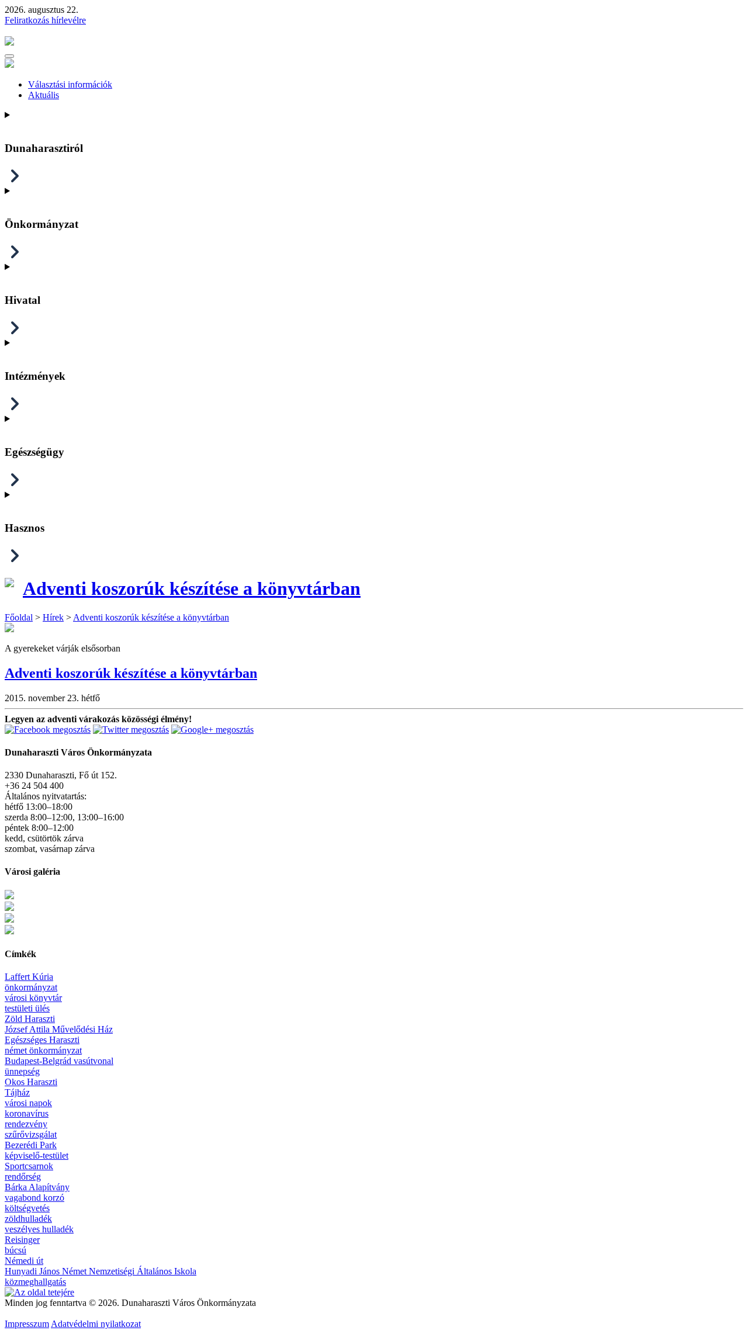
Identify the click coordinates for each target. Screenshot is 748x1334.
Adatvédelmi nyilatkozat (96, 1324)
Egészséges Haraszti (42, 1040)
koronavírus (27, 1113)
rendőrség (23, 1176)
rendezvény (26, 1124)
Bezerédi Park (31, 1145)
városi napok (28, 1103)
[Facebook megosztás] (48, 729)
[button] (9, 56)
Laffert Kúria (29, 977)
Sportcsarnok (29, 1166)
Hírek (53, 617)
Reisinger (22, 1240)
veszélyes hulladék (39, 1229)
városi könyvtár (33, 998)
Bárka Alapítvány (37, 1187)
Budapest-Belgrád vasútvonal (59, 1061)
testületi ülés (27, 1008)
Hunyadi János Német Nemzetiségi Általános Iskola (100, 1271)
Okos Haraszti (31, 1082)
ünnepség (22, 1071)
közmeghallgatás (35, 1282)
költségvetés (27, 1208)
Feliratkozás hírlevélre (45, 20)
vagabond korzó (34, 1198)
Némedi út (24, 1261)
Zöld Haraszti (30, 1019)
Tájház (17, 1092)
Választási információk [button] (70, 84)
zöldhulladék (28, 1219)
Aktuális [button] (43, 95)
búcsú (15, 1250)
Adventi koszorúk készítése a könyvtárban (192, 588)
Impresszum (27, 1324)
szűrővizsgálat (31, 1134)
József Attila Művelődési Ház (59, 1029)
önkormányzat (31, 987)
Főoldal (19, 617)
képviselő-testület (36, 1155)
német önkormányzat (43, 1050)
